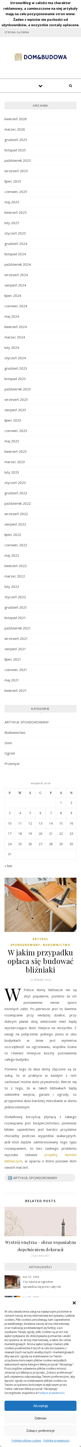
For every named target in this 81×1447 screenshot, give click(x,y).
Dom (8, 743)
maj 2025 (11, 202)
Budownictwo (14, 732)
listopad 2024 (15, 254)
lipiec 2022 (12, 534)
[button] (74, 1303)
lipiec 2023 (12, 420)
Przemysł (11, 763)
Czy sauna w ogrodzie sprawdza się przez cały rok (42, 1284)
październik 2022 (17, 503)
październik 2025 (17, 160)
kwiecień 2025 (15, 212)
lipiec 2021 (12, 659)
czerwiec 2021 (15, 669)
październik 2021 (17, 628)
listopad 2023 (15, 378)
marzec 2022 (14, 576)
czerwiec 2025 (15, 191)
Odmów (40, 1418)
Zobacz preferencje (40, 1431)
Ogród (9, 753)
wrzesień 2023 (16, 399)
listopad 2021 (15, 617)
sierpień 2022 (15, 524)
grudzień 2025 (15, 139)
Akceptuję (40, 1406)
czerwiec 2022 (15, 545)
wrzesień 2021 (16, 638)
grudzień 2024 (15, 243)
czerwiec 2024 (15, 306)
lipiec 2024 (12, 295)
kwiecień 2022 (15, 565)
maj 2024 (11, 316)
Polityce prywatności (51, 1393)
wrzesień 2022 (16, 513)
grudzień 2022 (15, 493)
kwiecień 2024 (15, 326)
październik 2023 (17, 389)
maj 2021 (11, 680)
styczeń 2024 (15, 358)
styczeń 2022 (15, 597)
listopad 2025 (15, 150)
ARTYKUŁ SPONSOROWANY (26, 722)
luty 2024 (11, 347)
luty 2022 (11, 586)
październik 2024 (17, 264)
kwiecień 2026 (15, 119)
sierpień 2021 (15, 649)
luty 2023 (11, 472)
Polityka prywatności (56, 1440)
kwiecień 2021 (15, 690)
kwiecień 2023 (15, 451)
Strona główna (16, 32)
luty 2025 (11, 222)
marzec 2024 (14, 337)
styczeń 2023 (15, 482)
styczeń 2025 (15, 233)
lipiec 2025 (12, 181)
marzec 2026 (14, 129)
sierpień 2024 (15, 285)
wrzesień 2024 (16, 274)
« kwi (8, 865)
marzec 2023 (14, 462)
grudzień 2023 (15, 368)
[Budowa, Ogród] (41, 57)
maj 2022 (11, 555)
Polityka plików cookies (26, 1440)
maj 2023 (11, 441)
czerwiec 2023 (15, 430)
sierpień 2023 (15, 410)
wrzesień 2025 (16, 171)
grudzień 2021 (15, 607)
